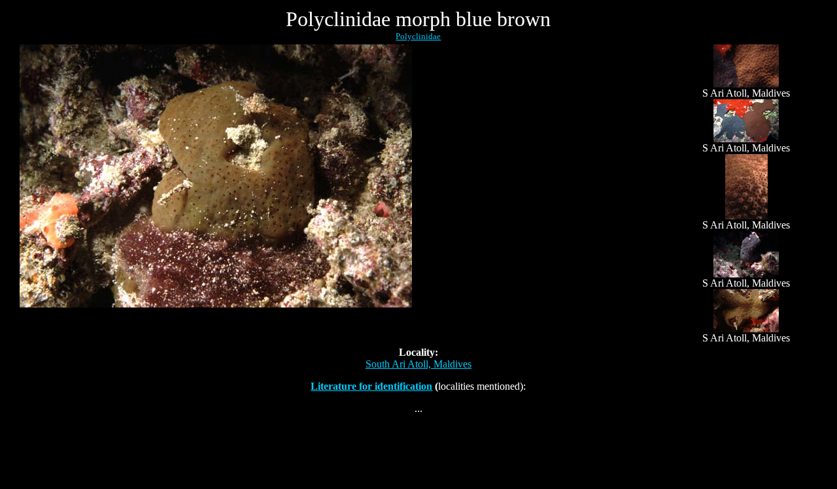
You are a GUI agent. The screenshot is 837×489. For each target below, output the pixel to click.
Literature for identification (371, 386)
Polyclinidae (418, 36)
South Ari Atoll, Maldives (418, 364)
